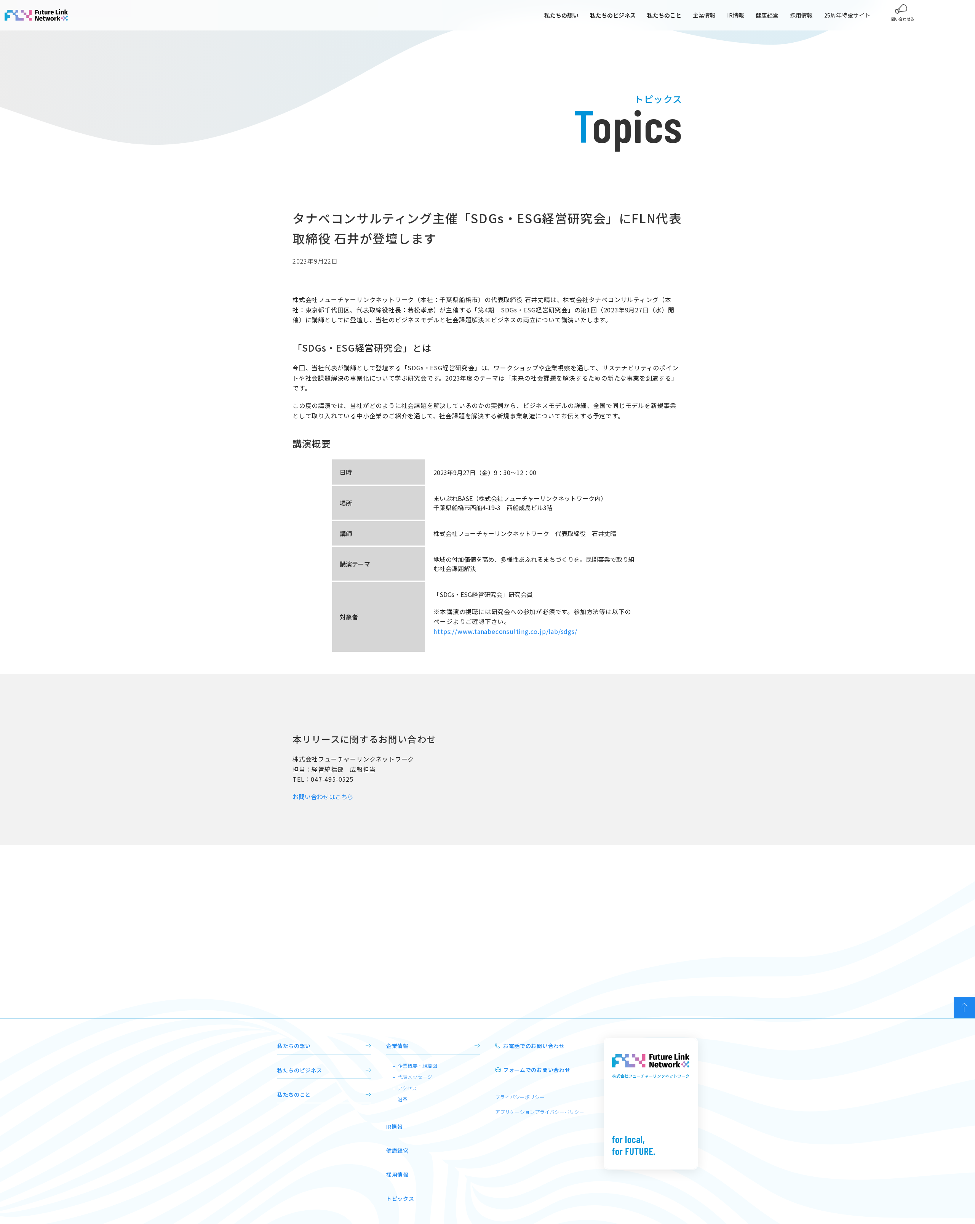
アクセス (407, 1088)
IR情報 (735, 15)
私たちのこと (294, 1094)
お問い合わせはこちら (322, 796)
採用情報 (801, 15)
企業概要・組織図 (417, 1065)
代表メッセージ (415, 1076)
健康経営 (767, 15)
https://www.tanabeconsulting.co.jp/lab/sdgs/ (505, 631)
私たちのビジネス (299, 1070)
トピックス (400, 1198)
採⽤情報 (397, 1174)
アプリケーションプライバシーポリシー (539, 1111)
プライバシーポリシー (520, 1097)
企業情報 (704, 15)
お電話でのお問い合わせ (534, 1046)
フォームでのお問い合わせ (536, 1070)
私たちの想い (294, 1046)
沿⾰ (403, 1099)
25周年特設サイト (847, 15)
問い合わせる (902, 19)
